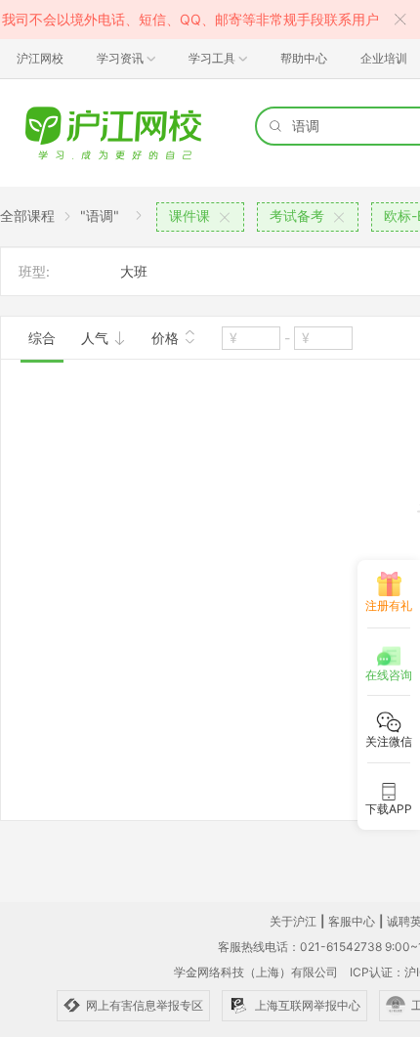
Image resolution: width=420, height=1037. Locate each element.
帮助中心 (303, 58)
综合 (42, 337)
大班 (133, 271)
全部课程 (27, 215)
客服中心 (351, 921)
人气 (96, 337)
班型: (34, 271)
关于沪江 (293, 921)
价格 (167, 337)
